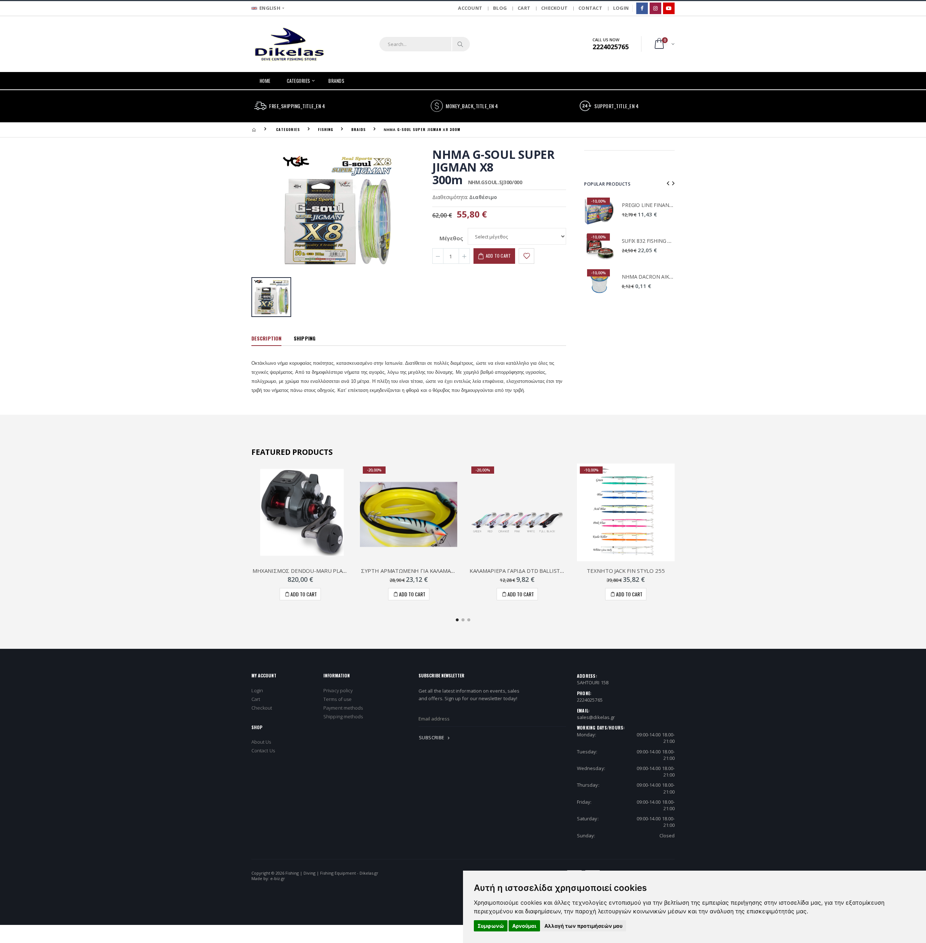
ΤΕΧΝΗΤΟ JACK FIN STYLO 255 (625, 570)
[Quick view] (302, 594)
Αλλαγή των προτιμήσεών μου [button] (583, 926)
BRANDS (336, 80)
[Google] (669, 8)
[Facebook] (642, 8)
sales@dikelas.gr (596, 717)
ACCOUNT (470, 8)
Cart (255, 699)
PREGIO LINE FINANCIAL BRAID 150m (666, 205)
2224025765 (590, 700)
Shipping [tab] (304, 338)
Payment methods (343, 708)
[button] (664, 44)
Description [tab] (266, 338)
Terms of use (337, 699)
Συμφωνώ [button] (490, 926)
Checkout (261, 708)
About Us (261, 742)
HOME (265, 80)
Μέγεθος (451, 238)
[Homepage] (253, 129)
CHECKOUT (554, 8)
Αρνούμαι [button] (524, 926)
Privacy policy (338, 690)
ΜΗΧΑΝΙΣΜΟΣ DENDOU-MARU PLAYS (300, 570)
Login (257, 690)
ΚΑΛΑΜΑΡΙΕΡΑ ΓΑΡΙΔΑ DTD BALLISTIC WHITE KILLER (536, 570)
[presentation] (668, 183)
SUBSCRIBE (432, 737)
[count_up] (464, 256)
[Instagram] (655, 8)
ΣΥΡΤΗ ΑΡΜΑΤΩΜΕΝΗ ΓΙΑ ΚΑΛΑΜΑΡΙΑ (410, 570)
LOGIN (621, 8)
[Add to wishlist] (526, 256)
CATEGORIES (298, 80)
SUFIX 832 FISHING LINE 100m (657, 240)
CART (524, 8)
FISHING (325, 129)
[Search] (460, 44)
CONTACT (590, 8)
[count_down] (437, 256)
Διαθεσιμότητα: (450, 197)
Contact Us (263, 750)
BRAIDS (358, 129)
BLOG (500, 8)
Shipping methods (343, 716)
